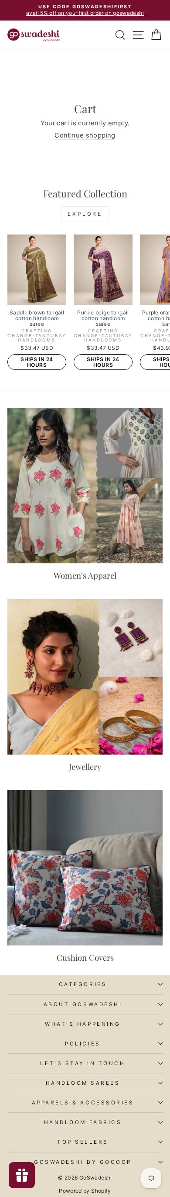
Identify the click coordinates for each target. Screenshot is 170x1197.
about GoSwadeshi (83, 1004)
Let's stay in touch (82, 1063)
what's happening (83, 1024)
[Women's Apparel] (85, 485)
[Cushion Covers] (85, 867)
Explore (85, 213)
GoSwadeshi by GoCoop (83, 1162)
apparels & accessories (83, 1103)
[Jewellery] (85, 677)
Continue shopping (84, 135)
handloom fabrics (83, 1122)
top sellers (83, 1142)
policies (82, 1044)
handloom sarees (83, 1083)
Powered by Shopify (85, 1190)
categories (83, 984)
